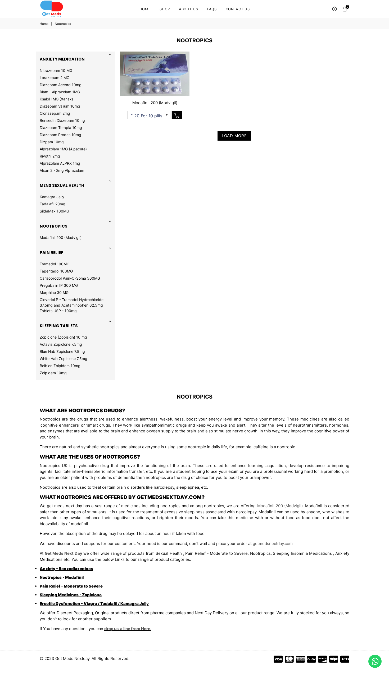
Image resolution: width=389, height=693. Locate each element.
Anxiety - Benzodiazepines (66, 568)
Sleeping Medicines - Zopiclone (71, 594)
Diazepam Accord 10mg (61, 84)
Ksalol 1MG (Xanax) (56, 99)
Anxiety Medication (62, 59)
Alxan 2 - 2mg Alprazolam (62, 170)
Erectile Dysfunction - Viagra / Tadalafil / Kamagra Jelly (94, 603)
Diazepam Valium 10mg (60, 106)
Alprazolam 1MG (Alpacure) (63, 149)
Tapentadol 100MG (56, 271)
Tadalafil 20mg (52, 204)
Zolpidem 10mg (53, 373)
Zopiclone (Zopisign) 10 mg (63, 337)
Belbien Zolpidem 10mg (60, 365)
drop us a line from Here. (127, 628)
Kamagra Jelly (52, 197)
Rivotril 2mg (50, 156)
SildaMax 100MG (54, 211)
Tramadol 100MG (54, 264)
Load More (234, 135)
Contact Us (238, 9)
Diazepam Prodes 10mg (60, 134)
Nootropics (53, 226)
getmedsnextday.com (273, 543)
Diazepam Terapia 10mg (61, 127)
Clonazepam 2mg (55, 113)
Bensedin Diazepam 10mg (62, 120)
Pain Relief (51, 252)
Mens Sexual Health (62, 185)
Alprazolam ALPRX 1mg (60, 163)
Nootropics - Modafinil (62, 577)
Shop (165, 9)
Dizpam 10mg (52, 142)
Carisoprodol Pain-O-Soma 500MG (70, 278)
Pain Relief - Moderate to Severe (71, 586)
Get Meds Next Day (63, 553)
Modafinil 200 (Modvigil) (61, 237)
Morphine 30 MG (54, 292)
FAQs (212, 9)
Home (145, 9)
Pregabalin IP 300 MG (59, 285)
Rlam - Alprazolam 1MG (60, 92)
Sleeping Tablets (59, 326)
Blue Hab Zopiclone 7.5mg (62, 351)
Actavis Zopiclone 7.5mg (61, 344)
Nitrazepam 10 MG (56, 70)
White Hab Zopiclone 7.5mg (63, 358)
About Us (188, 9)
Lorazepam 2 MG (54, 77)
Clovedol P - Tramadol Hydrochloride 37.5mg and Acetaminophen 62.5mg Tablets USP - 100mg (71, 305)
